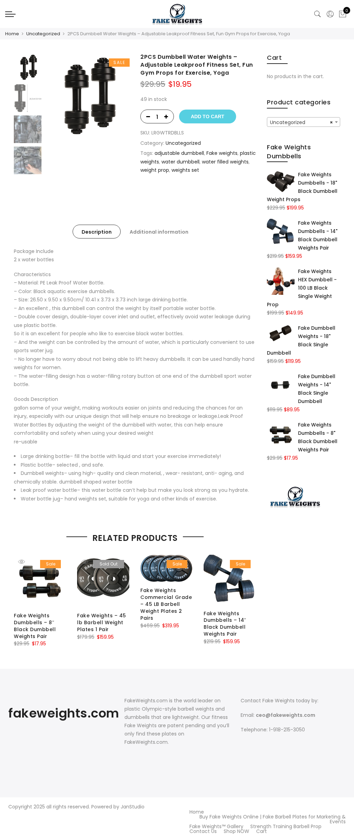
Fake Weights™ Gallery (216, 826)
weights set (185, 170)
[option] (87, 95)
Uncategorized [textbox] (301, 122)
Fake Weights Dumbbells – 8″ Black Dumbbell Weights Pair (35, 626)
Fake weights (221, 153)
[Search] (317, 14)
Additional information (159, 231)
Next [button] (117, 95)
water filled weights (225, 161)
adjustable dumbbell (179, 153)
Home (12, 33)
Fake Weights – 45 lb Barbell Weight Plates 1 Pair (101, 622)
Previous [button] (61, 95)
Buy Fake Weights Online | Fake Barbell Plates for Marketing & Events (272, 819)
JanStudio (133, 806)
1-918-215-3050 (287, 729)
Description (97, 231)
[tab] (97, 231)
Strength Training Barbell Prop (286, 826)
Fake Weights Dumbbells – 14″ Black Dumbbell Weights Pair (225, 624)
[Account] (330, 14)
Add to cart (207, 116)
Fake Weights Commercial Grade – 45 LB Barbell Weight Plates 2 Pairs (166, 604)
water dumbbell (180, 161)
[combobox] (303, 122)
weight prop (154, 170)
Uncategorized (43, 33)
